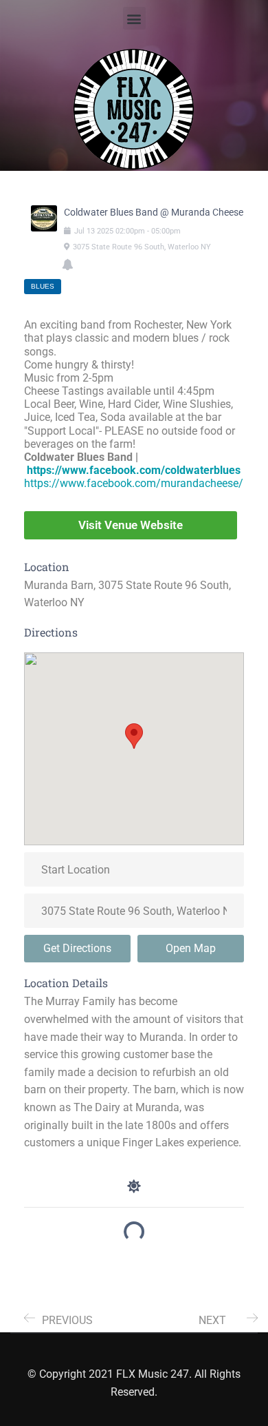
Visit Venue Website (130, 525)
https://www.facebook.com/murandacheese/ (133, 483)
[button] (134, 18)
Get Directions (77, 948)
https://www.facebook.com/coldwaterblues (134, 470)
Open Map (191, 948)
